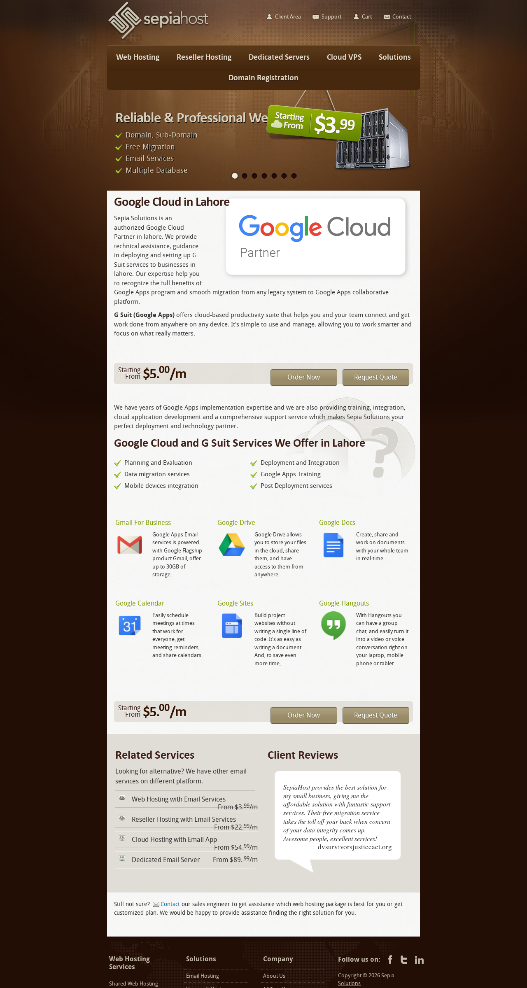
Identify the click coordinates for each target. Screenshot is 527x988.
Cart (367, 17)
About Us (274, 976)
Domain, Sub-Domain (162, 135)
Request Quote (375, 377)
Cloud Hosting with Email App (174, 840)
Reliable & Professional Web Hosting (218, 117)
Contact (170, 904)
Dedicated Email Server (166, 860)
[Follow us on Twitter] (404, 960)
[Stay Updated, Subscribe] (419, 960)
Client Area (288, 17)
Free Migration (150, 146)
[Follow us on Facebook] (388, 960)
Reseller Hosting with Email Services (184, 819)
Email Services (150, 158)
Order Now (303, 377)
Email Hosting (202, 976)
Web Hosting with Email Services (179, 799)
